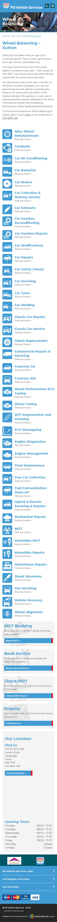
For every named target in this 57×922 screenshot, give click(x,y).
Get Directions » (16, 773)
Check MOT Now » (17, 695)
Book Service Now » (18, 668)
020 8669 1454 (12, 766)
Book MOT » (13, 640)
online (27, 114)
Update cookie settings (14, 911)
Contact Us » (14, 723)
